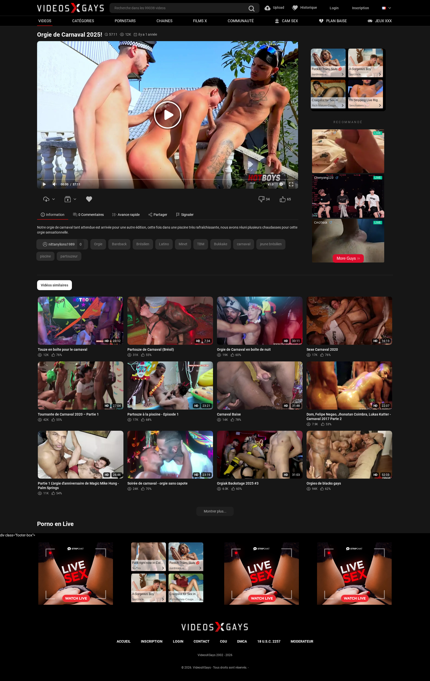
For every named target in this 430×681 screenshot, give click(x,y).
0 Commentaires (91, 215)
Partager (160, 215)
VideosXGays (202, 667)
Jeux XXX (383, 21)
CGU (223, 641)
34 (268, 199)
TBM (200, 244)
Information (55, 215)
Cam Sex (290, 21)
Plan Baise (336, 21)
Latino (164, 244)
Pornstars (125, 21)
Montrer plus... (215, 511)
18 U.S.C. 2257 (268, 641)
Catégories (83, 21)
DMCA (242, 641)
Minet (183, 244)
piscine (45, 256)
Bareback (119, 244)
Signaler (187, 215)
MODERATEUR (302, 641)
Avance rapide (129, 215)
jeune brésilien (271, 244)
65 (289, 199)
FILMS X (200, 21)
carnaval (243, 244)
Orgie (98, 244)
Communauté (241, 21)
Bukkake (220, 244)
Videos (44, 21)
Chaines (164, 21)
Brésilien (142, 244)
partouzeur (69, 256)
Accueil (124, 641)
